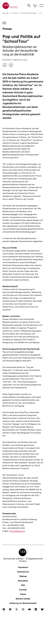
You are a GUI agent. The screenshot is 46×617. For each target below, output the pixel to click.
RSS (23, 585)
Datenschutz (23, 572)
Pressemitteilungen (29, 13)
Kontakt (23, 590)
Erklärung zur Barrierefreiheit (23, 603)
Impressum (23, 567)
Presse (15, 13)
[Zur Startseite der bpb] (10, 8)
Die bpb (5, 13)
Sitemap (23, 576)
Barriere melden (23, 599)
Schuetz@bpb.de (17, 531)
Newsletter (23, 581)
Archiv (42, 13)
